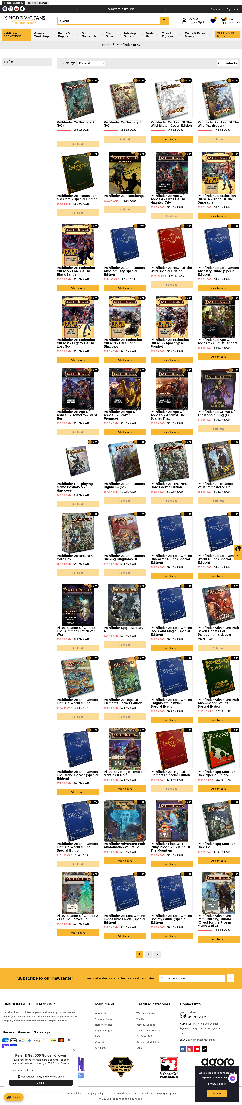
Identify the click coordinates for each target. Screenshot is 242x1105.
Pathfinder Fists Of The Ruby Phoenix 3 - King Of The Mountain (170, 847)
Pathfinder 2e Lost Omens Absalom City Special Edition (124, 271)
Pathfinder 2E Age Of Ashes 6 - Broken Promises (120, 415)
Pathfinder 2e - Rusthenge (124, 195)
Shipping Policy (94, 1093)
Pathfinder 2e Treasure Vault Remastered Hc (215, 485)
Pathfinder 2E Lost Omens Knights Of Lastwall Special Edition (171, 703)
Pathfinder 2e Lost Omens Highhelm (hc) (124, 485)
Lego (139, 1047)
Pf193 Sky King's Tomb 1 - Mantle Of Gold (124, 773)
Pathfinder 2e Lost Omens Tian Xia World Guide (77, 701)
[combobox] (113, 20)
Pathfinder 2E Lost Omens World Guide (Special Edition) (218, 559)
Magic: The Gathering (148, 1030)
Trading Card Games (37, 2)
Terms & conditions (119, 1093)
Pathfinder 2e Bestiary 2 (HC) (75, 124)
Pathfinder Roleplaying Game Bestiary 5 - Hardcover (75, 487)
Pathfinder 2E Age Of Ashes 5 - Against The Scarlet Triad (168, 415)
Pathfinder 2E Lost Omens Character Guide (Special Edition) (171, 559)
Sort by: (69, 63)
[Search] (164, 20)
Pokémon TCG (144, 1036)
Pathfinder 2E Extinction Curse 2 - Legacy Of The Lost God (76, 343)
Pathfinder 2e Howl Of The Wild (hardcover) (218, 124)
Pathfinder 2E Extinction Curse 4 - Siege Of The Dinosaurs (217, 199)
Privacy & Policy (217, 1083)
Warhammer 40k (145, 1013)
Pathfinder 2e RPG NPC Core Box (75, 557)
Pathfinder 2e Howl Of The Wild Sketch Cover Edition (171, 124)
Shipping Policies (104, 1019)
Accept (217, 1093)
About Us (100, 1013)
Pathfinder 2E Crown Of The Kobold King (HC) (216, 413)
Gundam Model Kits (147, 1042)
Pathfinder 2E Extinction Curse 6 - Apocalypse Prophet (170, 343)
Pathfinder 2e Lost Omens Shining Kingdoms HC (124, 557)
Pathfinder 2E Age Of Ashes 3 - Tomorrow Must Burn (77, 415)
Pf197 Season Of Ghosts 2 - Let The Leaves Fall (77, 917)
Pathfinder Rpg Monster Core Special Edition (216, 773)
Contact (99, 1042)
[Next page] (157, 954)
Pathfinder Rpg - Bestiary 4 (123, 629)
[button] (165, 9)
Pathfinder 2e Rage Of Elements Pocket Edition (123, 701)
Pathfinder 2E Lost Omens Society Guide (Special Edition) (171, 919)
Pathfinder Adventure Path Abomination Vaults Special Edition (218, 703)
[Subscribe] (230, 978)
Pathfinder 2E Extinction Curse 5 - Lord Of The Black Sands (76, 271)
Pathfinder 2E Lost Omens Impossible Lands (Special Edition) (124, 919)
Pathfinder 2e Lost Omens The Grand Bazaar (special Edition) (77, 775)
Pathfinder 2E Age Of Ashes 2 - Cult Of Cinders (218, 341)
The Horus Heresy (146, 1019)
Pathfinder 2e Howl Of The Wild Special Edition (171, 269)
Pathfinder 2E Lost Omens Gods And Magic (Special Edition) (171, 631)
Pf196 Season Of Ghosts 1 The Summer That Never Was (77, 631)
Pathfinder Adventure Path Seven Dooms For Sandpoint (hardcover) (218, 631)
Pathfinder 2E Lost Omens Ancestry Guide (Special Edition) (218, 271)
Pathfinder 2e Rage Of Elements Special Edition (170, 773)
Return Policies (103, 1024)
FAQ (97, 1036)
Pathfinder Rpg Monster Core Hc (216, 845)
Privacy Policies (72, 1093)
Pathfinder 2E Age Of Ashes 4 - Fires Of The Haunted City (168, 199)
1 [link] (139, 954)
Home (106, 45)
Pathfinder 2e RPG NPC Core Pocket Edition (169, 485)
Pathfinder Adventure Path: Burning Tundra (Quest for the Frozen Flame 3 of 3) (214, 920)
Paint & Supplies (145, 1024)
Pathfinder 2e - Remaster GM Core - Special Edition (77, 197)
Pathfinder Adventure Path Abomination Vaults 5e (124, 845)
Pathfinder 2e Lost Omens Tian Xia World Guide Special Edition (77, 847)
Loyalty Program (104, 1030)
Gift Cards (101, 1047)
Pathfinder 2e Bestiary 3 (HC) (122, 124)
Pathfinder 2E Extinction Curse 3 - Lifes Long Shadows (123, 343)
